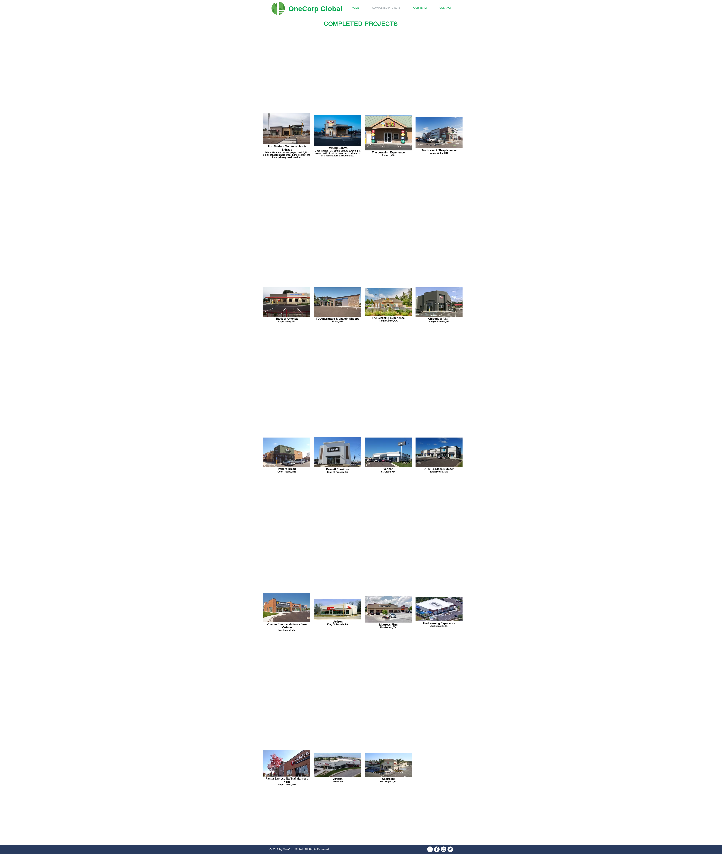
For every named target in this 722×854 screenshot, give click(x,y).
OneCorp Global (315, 9)
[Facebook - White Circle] (437, 849)
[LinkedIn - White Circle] (430, 849)
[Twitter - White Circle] (450, 849)
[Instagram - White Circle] (443, 849)
